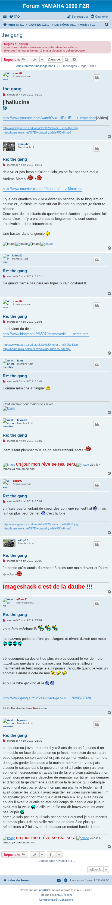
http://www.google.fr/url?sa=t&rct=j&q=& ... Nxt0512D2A (47, 698)
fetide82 (17, 255)
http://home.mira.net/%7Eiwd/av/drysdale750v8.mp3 (37, 132)
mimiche (23, 143)
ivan (20, 360)
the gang (12, 35)
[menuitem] (14, 16)
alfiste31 (22, 599)
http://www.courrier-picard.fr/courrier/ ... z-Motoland (42, 189)
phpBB (43, 889)
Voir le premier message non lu (36, 66)
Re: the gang (15, 159)
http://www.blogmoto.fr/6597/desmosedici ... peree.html (46, 334)
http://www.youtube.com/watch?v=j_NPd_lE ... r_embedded (49, 118)
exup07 (18, 73)
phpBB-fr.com (63, 894)
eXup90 (23, 540)
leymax (22, 419)
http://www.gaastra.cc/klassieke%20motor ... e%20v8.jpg (40, 128)
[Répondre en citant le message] (96, 77)
